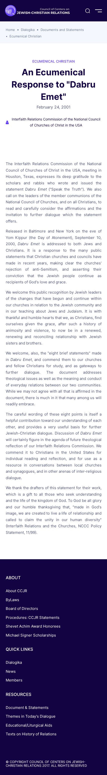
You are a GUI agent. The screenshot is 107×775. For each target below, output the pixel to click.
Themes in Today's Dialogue (30, 716)
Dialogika (28, 30)
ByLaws (12, 599)
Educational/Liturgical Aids (29, 725)
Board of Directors (22, 608)
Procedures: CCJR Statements (32, 617)
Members (14, 680)
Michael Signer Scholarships (31, 635)
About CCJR (16, 590)
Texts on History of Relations (31, 734)
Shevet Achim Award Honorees (33, 626)
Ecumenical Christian (25, 36)
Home (10, 30)
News (11, 671)
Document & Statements (27, 707)
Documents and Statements (62, 30)
